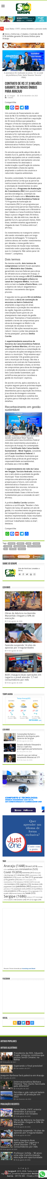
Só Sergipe (11, 96)
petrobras (8, 889)
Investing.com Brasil (28, 968)
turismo (21, 900)
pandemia (23, 886)
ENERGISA (10, 877)
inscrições (31, 880)
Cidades (24, 34)
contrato (8, 546)
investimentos (10, 882)
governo (13, 880)
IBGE (22, 880)
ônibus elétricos (34, 546)
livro (30, 882)
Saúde (30, 893)
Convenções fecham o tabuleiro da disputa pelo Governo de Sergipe (28, 736)
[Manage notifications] (6, 1173)
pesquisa (37, 886)
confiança (13, 869)
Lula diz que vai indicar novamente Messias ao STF (28, 756)
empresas (23, 875)
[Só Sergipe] (23, 8)
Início (7, 34)
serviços (31, 897)
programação (36, 891)
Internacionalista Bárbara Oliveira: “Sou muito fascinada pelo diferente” (29, 1083)
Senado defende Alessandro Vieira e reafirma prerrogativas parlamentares (29, 747)
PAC (6, 549)
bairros (21, 543)
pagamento (10, 886)
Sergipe (15, 896)
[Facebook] (19, 1023)
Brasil (31, 866)
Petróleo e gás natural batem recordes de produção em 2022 (29, 1094)
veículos (22, 549)
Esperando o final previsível (28, 1066)
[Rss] (15, 1023)
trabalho (11, 900)
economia (28, 873)
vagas (37, 900)
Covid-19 (13, 872)
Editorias (15, 34)
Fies (29, 877)
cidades (36, 543)
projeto (8, 893)
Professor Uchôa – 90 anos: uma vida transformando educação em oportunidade (28, 1155)
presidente (14, 891)
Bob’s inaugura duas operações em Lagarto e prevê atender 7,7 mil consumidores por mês (23, 677)
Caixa (28, 543)
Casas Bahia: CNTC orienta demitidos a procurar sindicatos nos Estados (27, 1111)
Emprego (12, 875)
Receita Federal (18, 893)
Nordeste (37, 884)
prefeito (30, 889)
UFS (30, 900)
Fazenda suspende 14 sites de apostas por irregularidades (20, 646)
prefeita (13, 549)
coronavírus (28, 869)
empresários (35, 875)
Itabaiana (21, 882)
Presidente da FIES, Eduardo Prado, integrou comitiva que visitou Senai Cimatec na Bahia (29, 1056)
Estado (21, 877)
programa (26, 891)
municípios (13, 884)
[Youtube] (28, 1023)
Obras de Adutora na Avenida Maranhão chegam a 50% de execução (20, 615)
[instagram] (32, 1023)
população (19, 889)
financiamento (20, 546)
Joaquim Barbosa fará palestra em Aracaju (22, 1075)
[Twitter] (23, 1023)
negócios (25, 884)
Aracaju (12, 543)
